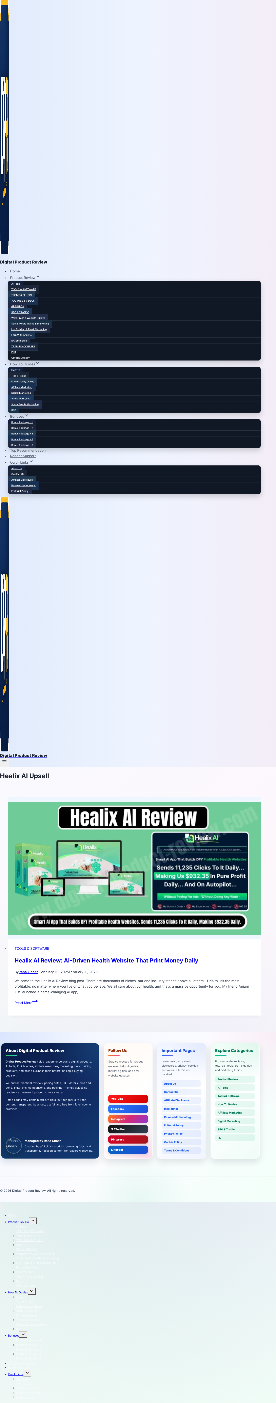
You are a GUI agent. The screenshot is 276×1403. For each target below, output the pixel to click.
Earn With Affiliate (21, 334)
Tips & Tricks (18, 375)
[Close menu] (1, 1206)
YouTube (117, 1098)
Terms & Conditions (176, 1150)
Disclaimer (171, 1108)
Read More (26, 1003)
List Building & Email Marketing (29, 329)
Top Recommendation (28, 450)
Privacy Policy (173, 1133)
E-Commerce (19, 340)
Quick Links (15, 1374)
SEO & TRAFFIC (20, 312)
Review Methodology (23, 485)
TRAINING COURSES (23, 346)
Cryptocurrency (20, 357)
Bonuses (13, 1335)
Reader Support (23, 456)
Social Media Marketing (25, 404)
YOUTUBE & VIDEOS (23, 300)
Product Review (228, 1079)
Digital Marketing (21, 392)
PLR (13, 352)
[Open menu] (4, 762)
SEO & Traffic (226, 1129)
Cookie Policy (173, 1142)
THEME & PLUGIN (21, 295)
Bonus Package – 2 (22, 427)
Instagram (118, 1119)
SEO (13, 410)
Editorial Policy (19, 491)
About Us (16, 468)
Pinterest (117, 1139)
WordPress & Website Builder (28, 317)
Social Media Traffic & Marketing (30, 323)
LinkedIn (117, 1149)
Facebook (117, 1109)
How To (15, 369)
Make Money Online (22, 381)
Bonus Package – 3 (22, 433)
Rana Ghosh (28, 972)
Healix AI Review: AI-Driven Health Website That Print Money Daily (106, 960)
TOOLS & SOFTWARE (23, 289)
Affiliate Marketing (21, 387)
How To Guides (227, 1104)
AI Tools (15, 283)
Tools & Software (229, 1096)
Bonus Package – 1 (22, 422)
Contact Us (17, 474)
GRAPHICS (17, 306)
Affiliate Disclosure (22, 479)
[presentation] (134, 868)
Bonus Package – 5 (22, 445)
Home (15, 271)
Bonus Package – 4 (22, 439)
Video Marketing (20, 398)
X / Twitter (118, 1129)
